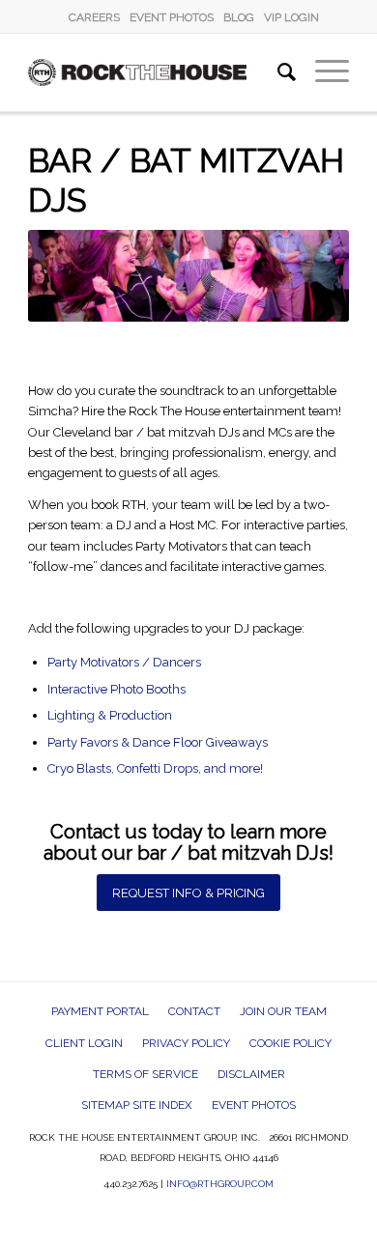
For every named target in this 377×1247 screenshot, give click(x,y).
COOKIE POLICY (290, 1043)
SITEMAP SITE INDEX (136, 1105)
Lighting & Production (109, 715)
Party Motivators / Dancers (124, 662)
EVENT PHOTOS (172, 17)
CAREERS (94, 17)
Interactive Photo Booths (116, 689)
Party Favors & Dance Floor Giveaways (157, 742)
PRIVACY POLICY (186, 1043)
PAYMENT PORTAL (100, 1011)
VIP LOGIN (291, 17)
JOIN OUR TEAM (283, 1011)
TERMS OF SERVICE (145, 1074)
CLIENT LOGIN (84, 1043)
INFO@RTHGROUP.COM (220, 1183)
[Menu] (322, 72)
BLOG (238, 17)
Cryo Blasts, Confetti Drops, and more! (155, 768)
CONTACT (194, 1011)
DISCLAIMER (251, 1074)
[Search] (277, 72)
